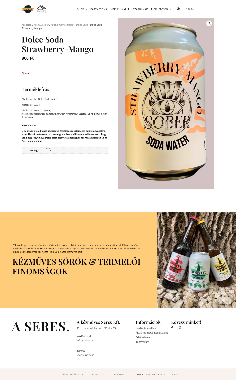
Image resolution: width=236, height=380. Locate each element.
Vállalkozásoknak (135, 9)
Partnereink (98, 9)
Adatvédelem (143, 337)
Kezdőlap (27, 24)
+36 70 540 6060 (85, 355)
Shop (80, 9)
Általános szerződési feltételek (152, 332)
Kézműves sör (41, 24)
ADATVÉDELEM (97, 374)
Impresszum (142, 341)
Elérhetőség (159, 9)
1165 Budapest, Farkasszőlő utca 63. (96, 328)
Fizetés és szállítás (146, 328)
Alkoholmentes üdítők (62, 24)
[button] (209, 23)
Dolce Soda (82, 24)
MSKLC (114, 9)
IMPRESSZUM (119, 374)
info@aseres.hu (85, 340)
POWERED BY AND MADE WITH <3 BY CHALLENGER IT (157, 374)
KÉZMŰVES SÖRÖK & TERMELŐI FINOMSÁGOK (76, 266)
